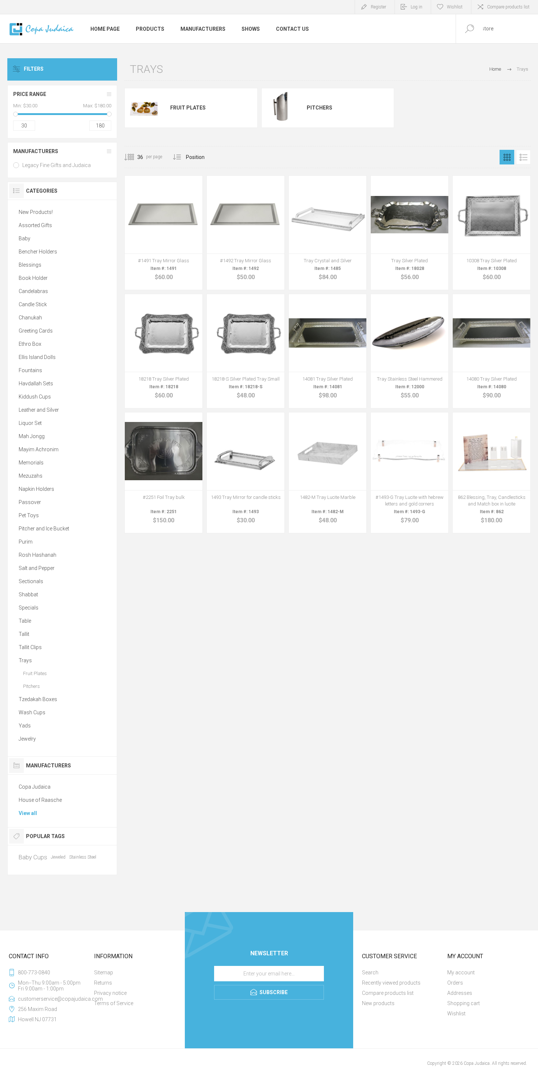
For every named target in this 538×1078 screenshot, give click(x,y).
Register (378, 7)
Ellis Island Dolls (37, 357)
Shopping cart (463, 1003)
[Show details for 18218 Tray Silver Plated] (163, 351)
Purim (26, 542)
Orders (455, 983)
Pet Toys (29, 515)
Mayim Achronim (39, 449)
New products (378, 1003)
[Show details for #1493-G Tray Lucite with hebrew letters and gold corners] (409, 472)
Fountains (30, 370)
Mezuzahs (30, 476)
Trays (25, 660)
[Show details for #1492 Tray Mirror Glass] (245, 233)
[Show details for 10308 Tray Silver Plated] (491, 233)
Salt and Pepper (37, 568)
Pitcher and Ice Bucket (44, 528)
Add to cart (155, 264)
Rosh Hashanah (37, 555)
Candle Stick (33, 304)
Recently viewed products (391, 983)
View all (28, 813)
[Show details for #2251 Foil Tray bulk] (163, 472)
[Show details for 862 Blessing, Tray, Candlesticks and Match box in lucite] (491, 472)
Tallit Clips (30, 647)
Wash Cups (32, 712)
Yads (25, 726)
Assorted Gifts (35, 225)
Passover (30, 502)
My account (461, 972)
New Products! (36, 212)
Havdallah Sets (36, 383)
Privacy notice (110, 993)
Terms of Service (113, 1003)
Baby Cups (33, 857)
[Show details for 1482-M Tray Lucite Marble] (327, 472)
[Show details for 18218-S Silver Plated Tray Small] (245, 351)
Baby (24, 238)
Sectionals (31, 581)
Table (25, 621)
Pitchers (319, 108)
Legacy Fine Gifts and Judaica (56, 165)
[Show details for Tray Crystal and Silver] (327, 233)
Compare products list (508, 7)
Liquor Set (30, 423)
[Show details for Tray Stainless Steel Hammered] (409, 351)
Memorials (31, 463)
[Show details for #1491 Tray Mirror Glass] (163, 233)
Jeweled (58, 857)
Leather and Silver (39, 410)
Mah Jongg (32, 436)
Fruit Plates (188, 108)
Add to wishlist (172, 264)
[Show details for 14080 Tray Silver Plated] (491, 351)
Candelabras (33, 291)
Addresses (459, 993)
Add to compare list (188, 264)
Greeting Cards (36, 331)
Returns (103, 983)
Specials (28, 608)
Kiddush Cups (35, 397)
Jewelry (27, 739)
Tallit (24, 634)
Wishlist (456, 1013)
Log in (416, 7)
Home (495, 69)
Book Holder (33, 278)
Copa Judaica (35, 787)
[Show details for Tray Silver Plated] (409, 233)
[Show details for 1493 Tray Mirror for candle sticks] (245, 472)
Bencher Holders (38, 252)
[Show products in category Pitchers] (281, 108)
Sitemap (103, 972)
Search (370, 972)
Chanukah (30, 318)
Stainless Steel (82, 857)
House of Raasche (40, 800)
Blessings (30, 265)
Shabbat (28, 594)
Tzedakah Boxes (38, 699)
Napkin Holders (36, 489)
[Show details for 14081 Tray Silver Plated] (327, 351)
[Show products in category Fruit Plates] (144, 108)
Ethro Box (30, 344)
